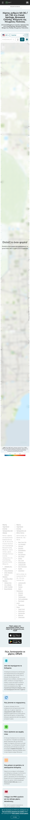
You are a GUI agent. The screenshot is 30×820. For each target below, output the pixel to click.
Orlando (20, 593)
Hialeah (20, 595)
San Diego (21, 556)
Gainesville (21, 613)
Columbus (21, 571)
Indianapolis (22, 562)
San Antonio (22, 554)
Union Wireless (8, 571)
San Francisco (22, 566)
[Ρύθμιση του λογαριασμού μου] (27, 2)
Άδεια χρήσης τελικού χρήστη (20, 813)
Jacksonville (22, 564)
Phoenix (20, 552)
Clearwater (21, 617)
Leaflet (4, 447)
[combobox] (5, 35)
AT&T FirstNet (8, 587)
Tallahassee (21, 597)
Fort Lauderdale (23, 599)
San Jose (21, 560)
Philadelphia (22, 550)
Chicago (20, 546)
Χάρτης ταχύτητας (22, 39)
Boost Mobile (8, 589)
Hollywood (21, 611)
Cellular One (7, 583)
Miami (20, 585)
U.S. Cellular (7, 585)
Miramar (20, 615)
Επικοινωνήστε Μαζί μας (11, 782)
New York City (22, 542)
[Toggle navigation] (3, 3)
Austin (20, 569)
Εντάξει (15, 817)
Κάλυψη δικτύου (18, 39)
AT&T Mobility (8, 573)
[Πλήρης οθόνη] (27, 35)
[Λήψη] (15, 635)
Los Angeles (21, 544)
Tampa (20, 587)
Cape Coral (21, 609)
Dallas (20, 558)
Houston (20, 548)
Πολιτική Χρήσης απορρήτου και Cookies (13, 811)
